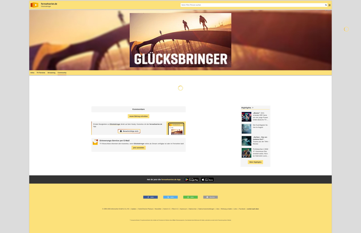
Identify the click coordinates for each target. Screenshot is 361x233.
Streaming (51, 73)
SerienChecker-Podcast (145, 209)
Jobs (217, 209)
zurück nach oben (253, 209)
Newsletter (158, 209)
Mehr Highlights (255, 162)
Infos (32, 73)
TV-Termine (41, 73)
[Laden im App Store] (207, 179)
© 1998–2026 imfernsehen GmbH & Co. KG (115, 209)
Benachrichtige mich (130, 131)
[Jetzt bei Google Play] (191, 179)
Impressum (183, 209)
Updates (133, 209)
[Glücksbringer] (176, 128)
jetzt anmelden (138, 148)
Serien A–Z (166, 209)
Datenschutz (193, 209)
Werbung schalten (226, 209)
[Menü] (329, 5)
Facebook (242, 209)
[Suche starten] (326, 5)
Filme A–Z (175, 209)
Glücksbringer (46, 6)
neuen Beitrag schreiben (138, 116)
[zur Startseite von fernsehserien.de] (34, 5)
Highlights (246, 108)
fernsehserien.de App (171, 179)
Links (235, 209)
